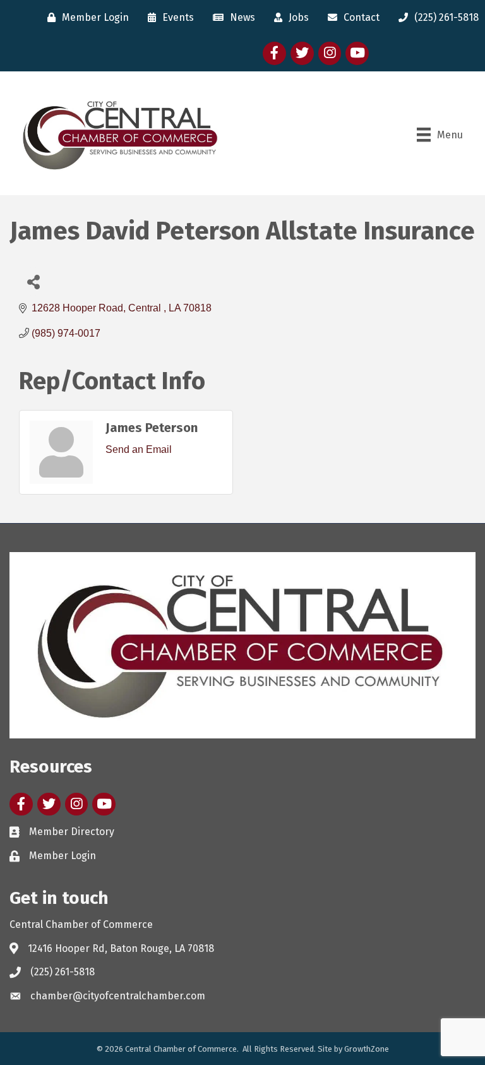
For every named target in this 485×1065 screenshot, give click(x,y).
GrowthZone (366, 1049)
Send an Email (138, 449)
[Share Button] (33, 281)
